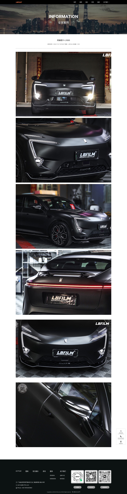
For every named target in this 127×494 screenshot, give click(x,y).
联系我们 (62, 478)
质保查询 (52, 475)
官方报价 (36, 471)
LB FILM (18, 471)
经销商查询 (53, 478)
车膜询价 (121, 443)
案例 (81, 2)
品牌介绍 (62, 475)
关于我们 (105, 2)
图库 (27, 471)
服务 (98, 2)
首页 (75, 2)
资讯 (93, 2)
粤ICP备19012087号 (76, 492)
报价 (87, 2)
